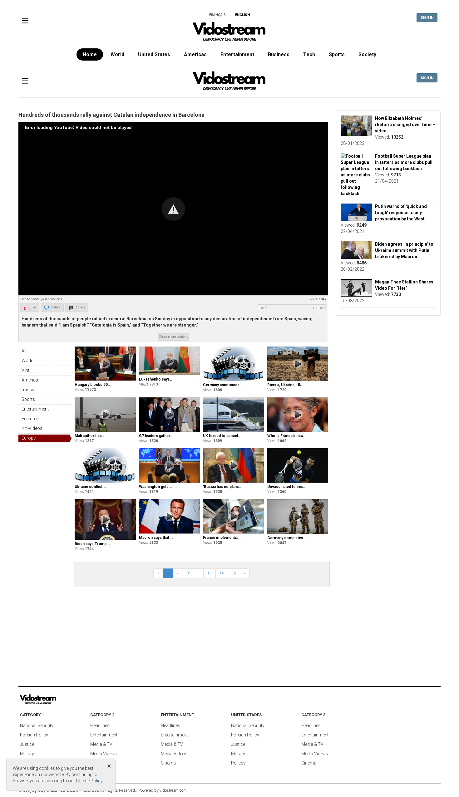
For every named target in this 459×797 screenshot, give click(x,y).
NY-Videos (32, 428)
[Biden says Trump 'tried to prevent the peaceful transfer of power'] (105, 519)
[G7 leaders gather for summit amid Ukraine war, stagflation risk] (169, 414)
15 (234, 573)
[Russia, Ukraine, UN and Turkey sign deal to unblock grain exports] (297, 364)
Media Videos (103, 753)
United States (154, 54)
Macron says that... (156, 537)
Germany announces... (223, 385)
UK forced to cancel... (222, 436)
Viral (26, 370)
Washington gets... (155, 487)
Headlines (100, 725)
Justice (27, 744)
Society (367, 54)
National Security (36, 725)
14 (222, 573)
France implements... (222, 537)
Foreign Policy (34, 734)
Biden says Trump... (92, 544)
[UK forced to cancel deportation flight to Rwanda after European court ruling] (233, 414)
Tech (309, 54)
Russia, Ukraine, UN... (286, 385)
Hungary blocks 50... (93, 384)
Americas (195, 54)
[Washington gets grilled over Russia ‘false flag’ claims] (169, 465)
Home (90, 54)
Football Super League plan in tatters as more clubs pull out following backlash (403, 162)
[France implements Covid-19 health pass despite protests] (233, 516)
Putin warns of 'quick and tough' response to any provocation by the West (401, 212)
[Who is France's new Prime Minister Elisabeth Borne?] (297, 414)
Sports (337, 54)
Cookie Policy (89, 780)
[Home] (229, 33)
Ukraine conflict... (90, 487)
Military (27, 753)
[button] (173, 209)
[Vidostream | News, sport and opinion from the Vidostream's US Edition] (59, 699)
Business (278, 54)
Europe (29, 437)
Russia (28, 389)
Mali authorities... (90, 436)
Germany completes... (287, 538)
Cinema (168, 762)
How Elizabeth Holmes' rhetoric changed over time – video (405, 124)
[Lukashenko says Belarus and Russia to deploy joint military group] (169, 361)
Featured (30, 418)
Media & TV (101, 744)
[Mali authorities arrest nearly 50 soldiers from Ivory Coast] (105, 414)
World (117, 54)
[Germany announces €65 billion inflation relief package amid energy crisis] (233, 364)
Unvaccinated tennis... (287, 487)
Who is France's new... (287, 436)
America (30, 379)
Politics (238, 762)
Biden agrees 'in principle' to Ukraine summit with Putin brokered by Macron (404, 250)
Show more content (173, 337)
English (242, 15)
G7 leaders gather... (156, 436)
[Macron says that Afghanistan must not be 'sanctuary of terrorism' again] (169, 516)
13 (209, 573)
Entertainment (237, 54)
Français (217, 15)
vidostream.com (173, 790)
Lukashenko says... (156, 379)
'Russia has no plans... (223, 487)
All (24, 350)
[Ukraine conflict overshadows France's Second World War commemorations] (105, 465)
